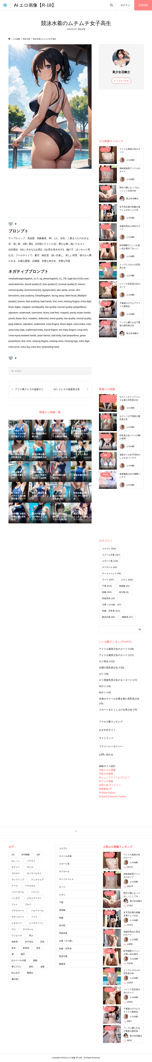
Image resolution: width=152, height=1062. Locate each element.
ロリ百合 (104, 661)
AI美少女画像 (106, 773)
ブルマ (28, 904)
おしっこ (16, 861)
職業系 (127, 617)
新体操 (26, 948)
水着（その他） (111, 604)
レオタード (17, 923)
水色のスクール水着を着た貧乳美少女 (119, 698)
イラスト (18, 371)
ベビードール (37, 910)
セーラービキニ (34, 873)
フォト (15, 904)
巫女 (14, 948)
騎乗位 (30, 973)
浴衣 (38, 948)
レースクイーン (36, 923)
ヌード (108, 579)
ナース (15, 886)
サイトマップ (106, 738)
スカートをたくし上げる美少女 (115, 709)
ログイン (125, 5)
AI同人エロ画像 (107, 770)
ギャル (30, 867)
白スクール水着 (19, 960)
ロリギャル (28, 929)
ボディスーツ (18, 917)
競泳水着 (81, 29)
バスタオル (30, 886)
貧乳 (31, 966)
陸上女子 (16, 973)
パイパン (35, 892)
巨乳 (42, 942)
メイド (34, 917)
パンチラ (16, 898)
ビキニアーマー (34, 898)
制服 (107, 592)
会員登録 (143, 5)
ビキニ (127, 579)
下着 (107, 586)
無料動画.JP (105, 789)
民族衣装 (108, 598)
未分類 (124, 592)
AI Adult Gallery (107, 792)
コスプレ (109, 548)
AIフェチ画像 (106, 781)
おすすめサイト (107, 730)
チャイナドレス (111, 573)
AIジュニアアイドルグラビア (114, 777)
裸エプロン (17, 966)
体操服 (124, 586)
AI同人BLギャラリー (110, 785)
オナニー (16, 867)
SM (38, 854)
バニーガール (18, 892)
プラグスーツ (18, 910)
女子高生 (29, 942)
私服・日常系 (111, 611)
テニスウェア (37, 879)
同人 (31, 935)
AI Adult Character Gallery (112, 796)
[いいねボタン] (10, 224)
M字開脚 (26, 854)
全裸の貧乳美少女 (108, 667)
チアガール (109, 567)
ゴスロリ (16, 873)
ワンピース (17, 935)
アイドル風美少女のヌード (113, 649)
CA (13, 854)
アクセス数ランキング (111, 721)
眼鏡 (35, 960)
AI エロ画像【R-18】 (35, 5)
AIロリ (102, 686)
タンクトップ (18, 879)
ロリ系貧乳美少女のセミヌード (115, 680)
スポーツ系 (110, 561)
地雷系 (15, 942)
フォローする (122, 81)
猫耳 (23, 954)
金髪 (42, 966)
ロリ (101, 674)
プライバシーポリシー (111, 746)
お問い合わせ (106, 754)
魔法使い (16, 979)
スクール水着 (111, 555)
